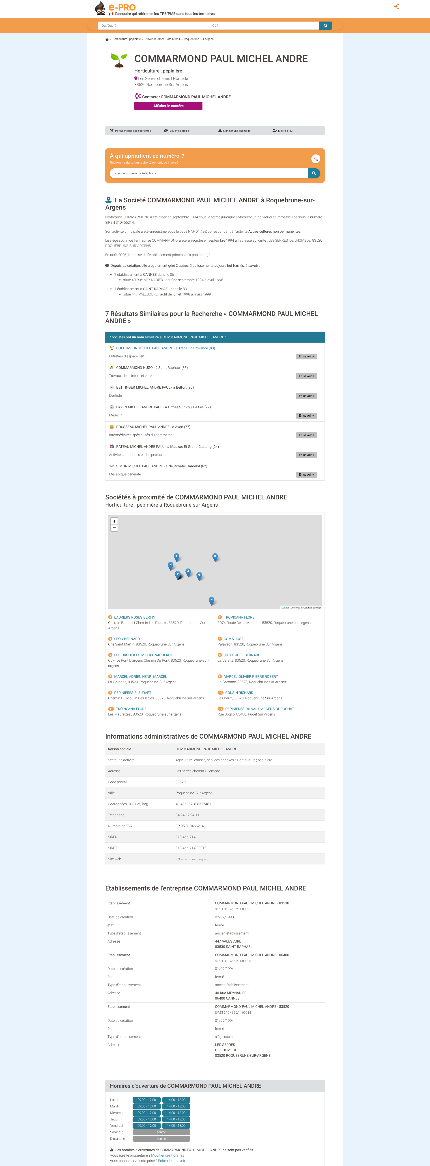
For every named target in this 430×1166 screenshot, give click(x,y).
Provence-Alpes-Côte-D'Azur (162, 39)
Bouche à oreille (178, 130)
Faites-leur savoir (171, 1161)
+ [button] (114, 521)
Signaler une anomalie (236, 130)
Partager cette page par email (132, 130)
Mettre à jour (285, 130)
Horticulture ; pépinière (126, 39)
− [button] (114, 528)
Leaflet (285, 607)
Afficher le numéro (168, 106)
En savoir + (306, 356)
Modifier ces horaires (167, 1155)
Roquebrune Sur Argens (199, 39)
